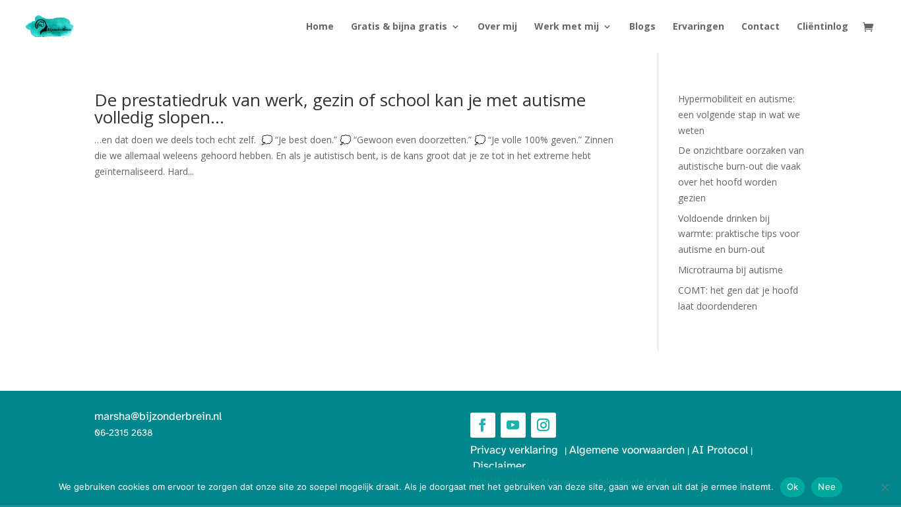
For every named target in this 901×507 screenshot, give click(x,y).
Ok (793, 486)
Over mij (497, 27)
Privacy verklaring (517, 450)
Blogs (642, 27)
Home (320, 27)
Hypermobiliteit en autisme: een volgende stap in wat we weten (739, 114)
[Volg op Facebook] (482, 425)
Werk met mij (566, 27)
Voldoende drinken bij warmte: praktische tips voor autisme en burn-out (738, 234)
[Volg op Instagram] (543, 425)
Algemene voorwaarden (627, 450)
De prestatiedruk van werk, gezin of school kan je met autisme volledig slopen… (340, 108)
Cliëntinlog (822, 27)
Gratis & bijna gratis (399, 27)
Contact (760, 27)
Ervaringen (698, 27)
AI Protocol (720, 450)
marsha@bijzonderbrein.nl (158, 416)
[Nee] (884, 487)
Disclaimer (499, 466)
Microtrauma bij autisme (730, 269)
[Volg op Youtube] (513, 425)
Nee (827, 486)
